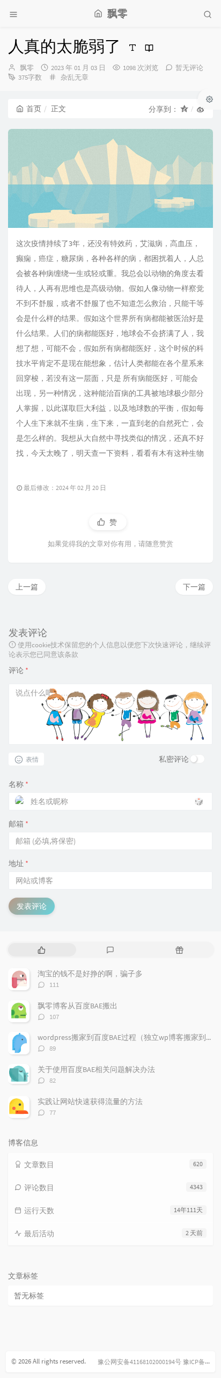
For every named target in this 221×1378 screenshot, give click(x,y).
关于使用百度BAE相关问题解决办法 (96, 1069)
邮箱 (18, 824)
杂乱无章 (75, 77)
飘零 (27, 67)
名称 (18, 784)
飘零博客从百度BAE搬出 (77, 1005)
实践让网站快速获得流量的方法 (90, 1101)
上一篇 (27, 587)
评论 (18, 670)
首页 (33, 108)
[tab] (41, 950)
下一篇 (194, 587)
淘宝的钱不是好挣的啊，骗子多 (90, 973)
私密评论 (174, 759)
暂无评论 (189, 67)
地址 (18, 863)
